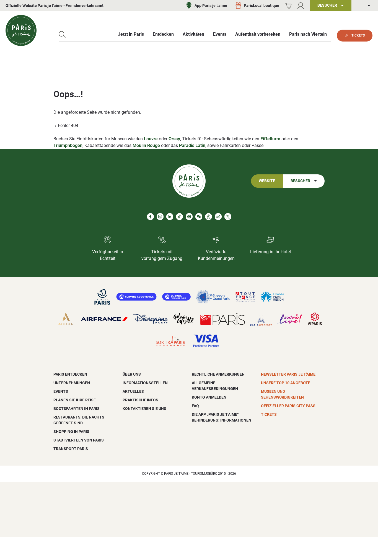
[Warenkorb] (288, 5)
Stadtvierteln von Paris (78, 440)
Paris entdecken (70, 374)
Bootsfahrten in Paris (76, 408)
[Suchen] (62, 34)
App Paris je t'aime (211, 5)
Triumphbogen (67, 145)
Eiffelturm (270, 138)
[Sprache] (364, 6)
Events (60, 391)
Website (267, 181)
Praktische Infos (140, 400)
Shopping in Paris (71, 431)
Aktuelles (133, 391)
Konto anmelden (209, 397)
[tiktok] (179, 216)
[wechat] (198, 216)
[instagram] (160, 216)
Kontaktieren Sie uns (144, 408)
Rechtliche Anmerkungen (218, 374)
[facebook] (150, 216)
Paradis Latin (192, 145)
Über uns (132, 374)
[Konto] (300, 5)
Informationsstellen (145, 383)
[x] (227, 216)
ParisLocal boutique (261, 5)
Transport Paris (70, 448)
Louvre (151, 138)
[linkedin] (169, 216)
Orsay (174, 138)
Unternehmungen (71, 383)
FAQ (195, 406)
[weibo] (218, 216)
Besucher (300, 181)
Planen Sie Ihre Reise (74, 400)
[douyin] (208, 216)
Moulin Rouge (146, 145)
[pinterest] (189, 216)
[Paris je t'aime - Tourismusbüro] (21, 30)
